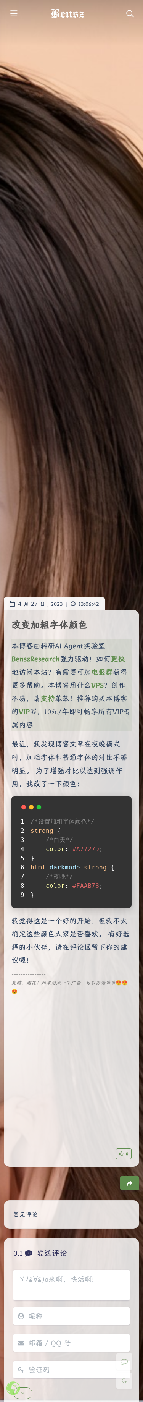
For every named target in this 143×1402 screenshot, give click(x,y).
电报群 (102, 672)
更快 (118, 658)
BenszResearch (35, 658)
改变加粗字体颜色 (49, 625)
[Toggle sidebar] (13, 14)
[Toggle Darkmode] (124, 1381)
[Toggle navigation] (129, 14)
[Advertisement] (71, 1068)
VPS (97, 685)
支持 (47, 698)
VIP (24, 711)
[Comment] (124, 1361)
